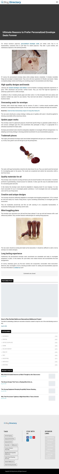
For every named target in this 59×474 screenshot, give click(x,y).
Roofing (5, 364)
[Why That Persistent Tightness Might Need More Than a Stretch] (52, 398)
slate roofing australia (10, 464)
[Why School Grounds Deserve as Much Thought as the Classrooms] (52, 376)
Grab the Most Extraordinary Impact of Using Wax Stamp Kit (23, 110)
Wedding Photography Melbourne (10, 453)
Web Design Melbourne (49, 450)
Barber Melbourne (9, 461)
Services (5, 361)
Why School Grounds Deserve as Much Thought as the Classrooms (20, 374)
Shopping (6, 358)
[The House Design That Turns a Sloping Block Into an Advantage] (52, 383)
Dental (5, 339)
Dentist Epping (8, 435)
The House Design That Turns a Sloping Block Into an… (17, 382)
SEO (4, 355)
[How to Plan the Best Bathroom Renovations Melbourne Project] (29, 300)
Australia (7, 445)
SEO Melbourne (50, 437)
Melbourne (14, 445)
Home (4, 345)
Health (5, 352)
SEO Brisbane (50, 446)
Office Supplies (8, 342)
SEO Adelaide (50, 440)
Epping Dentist (8, 442)
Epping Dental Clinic (9, 438)
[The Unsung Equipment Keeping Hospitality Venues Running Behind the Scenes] (52, 390)
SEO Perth (49, 443)
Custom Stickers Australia (9, 449)
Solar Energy (7, 349)
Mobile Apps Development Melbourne (49, 456)
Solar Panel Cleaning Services (10, 458)
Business (6, 336)
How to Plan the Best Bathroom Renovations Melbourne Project (21, 319)
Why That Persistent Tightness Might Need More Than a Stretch (20, 396)
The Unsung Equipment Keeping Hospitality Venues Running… (19, 389)
